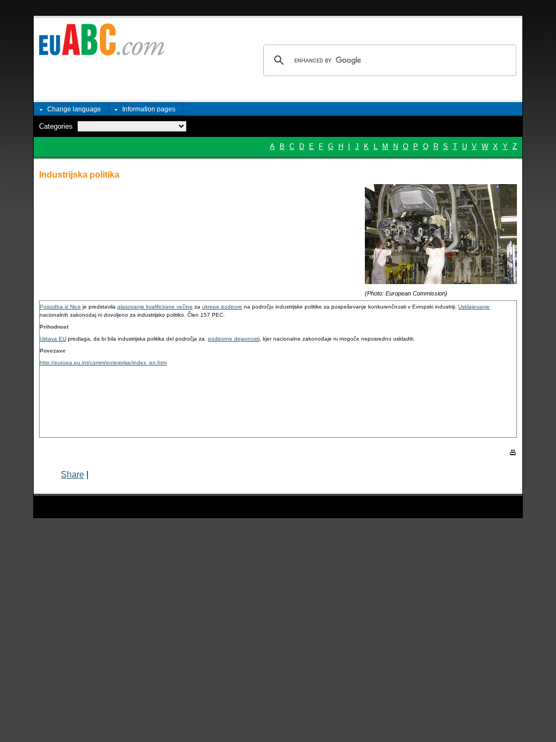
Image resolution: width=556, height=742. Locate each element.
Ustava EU (53, 339)
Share (72, 474)
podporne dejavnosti (234, 339)
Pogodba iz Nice (60, 307)
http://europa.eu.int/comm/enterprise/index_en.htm (103, 363)
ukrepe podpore (222, 307)
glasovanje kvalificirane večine (155, 307)
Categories (56, 126)
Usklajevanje (474, 307)
